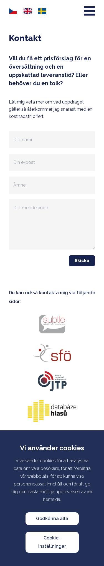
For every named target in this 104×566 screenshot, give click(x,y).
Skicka (82, 260)
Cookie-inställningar (52, 542)
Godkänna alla (52, 518)
